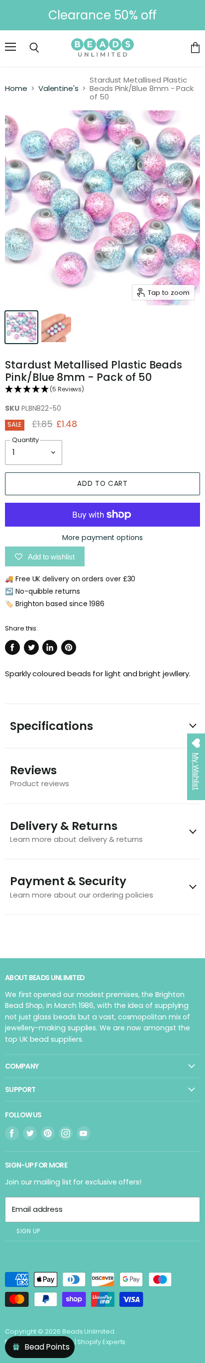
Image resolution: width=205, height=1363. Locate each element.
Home (16, 88)
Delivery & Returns (76, 831)
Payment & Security (81, 886)
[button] (102, 389)
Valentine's (58, 88)
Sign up (28, 1231)
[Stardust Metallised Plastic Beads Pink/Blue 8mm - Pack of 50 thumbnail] (21, 327)
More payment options (102, 538)
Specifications (51, 726)
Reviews (39, 775)
